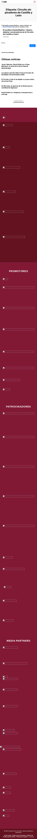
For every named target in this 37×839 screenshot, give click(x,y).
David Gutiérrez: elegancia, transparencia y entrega (16, 93)
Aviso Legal (7, 835)
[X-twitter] (16, 110)
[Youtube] (26, 110)
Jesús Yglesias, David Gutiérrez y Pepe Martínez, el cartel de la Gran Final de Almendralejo (15, 66)
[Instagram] (21, 110)
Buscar (3, 43)
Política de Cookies (22, 836)
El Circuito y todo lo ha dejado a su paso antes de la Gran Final (17, 80)
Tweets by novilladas (7, 52)
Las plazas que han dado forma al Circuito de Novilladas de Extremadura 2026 (17, 74)
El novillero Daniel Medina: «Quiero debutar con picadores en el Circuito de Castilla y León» (18, 32)
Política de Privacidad (18, 835)
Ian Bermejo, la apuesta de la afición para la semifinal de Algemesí (16, 87)
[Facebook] (10, 110)
